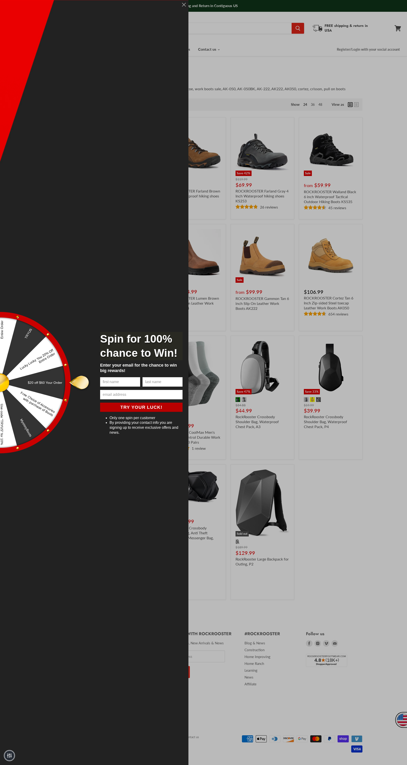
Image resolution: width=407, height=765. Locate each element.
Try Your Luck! (141, 407)
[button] (9, 755)
